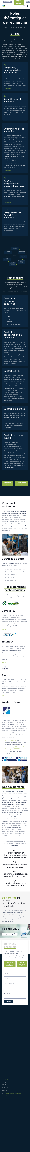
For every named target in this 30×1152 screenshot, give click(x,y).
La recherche (6, 1079)
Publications (5, 1082)
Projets (4, 1085)
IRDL (3, 1077)
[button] (24, 6)
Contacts (4, 1090)
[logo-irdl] (3, 6)
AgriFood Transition (10, 740)
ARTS (6, 751)
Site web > (5, 662)
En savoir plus (7, 88)
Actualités (5, 1087)
